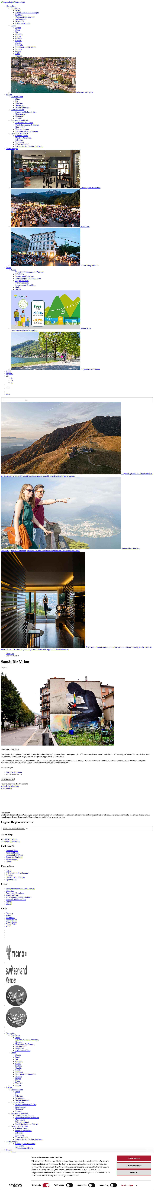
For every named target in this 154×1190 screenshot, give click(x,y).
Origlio (18, 51)
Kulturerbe (19, 116)
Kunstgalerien (20, 114)
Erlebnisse (19, 140)
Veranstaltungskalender (24, 1148)
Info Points (19, 274)
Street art (18, 118)
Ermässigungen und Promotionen (28, 278)
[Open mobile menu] (7, 388)
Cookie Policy (11, 924)
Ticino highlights (21, 144)
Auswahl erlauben (133, 1165)
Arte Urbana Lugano (14, 772)
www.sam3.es (6, 788)
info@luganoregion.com (10, 841)
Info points (10, 891)
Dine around (20, 127)
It (11, 378)
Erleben (9, 95)
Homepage (10, 654)
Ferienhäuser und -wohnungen (27, 13)
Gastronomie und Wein (19, 121)
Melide (18, 43)
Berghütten (19, 21)
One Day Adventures (23, 138)
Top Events (19, 1146)
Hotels (17, 10)
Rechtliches (10, 918)
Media (8, 915)
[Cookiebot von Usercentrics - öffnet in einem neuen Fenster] (15, 1185)
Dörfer (13, 26)
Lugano (18, 1085)
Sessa (17, 54)
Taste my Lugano (22, 129)
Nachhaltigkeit (11, 920)
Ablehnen (134, 1172)
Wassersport (20, 105)
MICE (8, 372)
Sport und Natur (17, 97)
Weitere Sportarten (22, 108)
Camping (18, 15)
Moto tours (19, 142)
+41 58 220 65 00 (10, 839)
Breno (17, 30)
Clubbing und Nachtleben (25, 1144)
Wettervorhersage (22, 283)
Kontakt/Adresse (8, 779)
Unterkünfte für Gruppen (24, 17)
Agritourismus (20, 19)
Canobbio (19, 34)
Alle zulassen (134, 1158)
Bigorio (18, 28)
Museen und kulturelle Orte (25, 112)
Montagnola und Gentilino (25, 47)
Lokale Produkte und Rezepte (26, 131)
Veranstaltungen (12, 149)
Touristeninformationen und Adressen (29, 272)
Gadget (18, 287)
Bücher (18, 289)
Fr (11, 382)
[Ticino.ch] (16, 962)
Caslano (18, 39)
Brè (16, 32)
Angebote (9, 374)
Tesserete (18, 56)
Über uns (9, 913)
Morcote (18, 49)
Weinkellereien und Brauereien (27, 125)
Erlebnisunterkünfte (22, 23)
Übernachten (11, 6)
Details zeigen (127, 1185)
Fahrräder (19, 103)
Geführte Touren (21, 136)
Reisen (8, 268)
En (12, 380)
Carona (18, 36)
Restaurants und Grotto (24, 123)
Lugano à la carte (22, 281)
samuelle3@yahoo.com (10, 786)
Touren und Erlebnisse (19, 133)
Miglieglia (19, 45)
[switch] (69, 1185)
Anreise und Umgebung (24, 276)
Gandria (18, 41)
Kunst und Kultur (17, 110)
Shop (8, 394)
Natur (17, 99)
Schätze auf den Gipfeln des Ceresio (29, 146)
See (16, 101)
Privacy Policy (11, 922)
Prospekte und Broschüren (25, 285)
